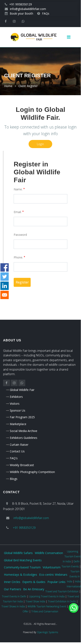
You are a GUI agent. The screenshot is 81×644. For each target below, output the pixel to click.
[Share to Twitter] (4, 276)
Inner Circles (12, 582)
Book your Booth (21, 13)
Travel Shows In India (13, 606)
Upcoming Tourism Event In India (72, 556)
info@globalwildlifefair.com (28, 9)
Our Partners (12, 589)
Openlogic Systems (47, 632)
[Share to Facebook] (4, 267)
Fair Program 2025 (22, 417)
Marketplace (18, 424)
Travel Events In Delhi (14, 596)
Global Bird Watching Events (23, 560)
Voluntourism (51, 567)
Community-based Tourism (22, 567)
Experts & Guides (33, 582)
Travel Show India (35, 601)
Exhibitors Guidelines (23, 438)
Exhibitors (16, 397)
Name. (18, 189)
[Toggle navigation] (70, 37)
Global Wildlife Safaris (18, 553)
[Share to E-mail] (4, 295)
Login (40, 144)
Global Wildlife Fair (22, 390)
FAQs (45, 13)
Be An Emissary (33, 589)
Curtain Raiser (19, 445)
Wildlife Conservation (49, 553)
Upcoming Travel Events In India (47, 596)
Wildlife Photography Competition (32, 472)
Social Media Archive (23, 431)
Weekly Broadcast (22, 465)
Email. (18, 212)
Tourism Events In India (73, 576)
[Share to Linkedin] (4, 286)
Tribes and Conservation (44, 611)
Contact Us (17, 451)
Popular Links (56, 582)
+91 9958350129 (20, 4)
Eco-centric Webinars (53, 575)
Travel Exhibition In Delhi (62, 601)
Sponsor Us (17, 410)
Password (20, 235)
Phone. (18, 257)
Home (8, 86)
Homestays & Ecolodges (20, 575)
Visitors (14, 404)
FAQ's (14, 458)
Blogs (13, 479)
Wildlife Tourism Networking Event (47, 606)
